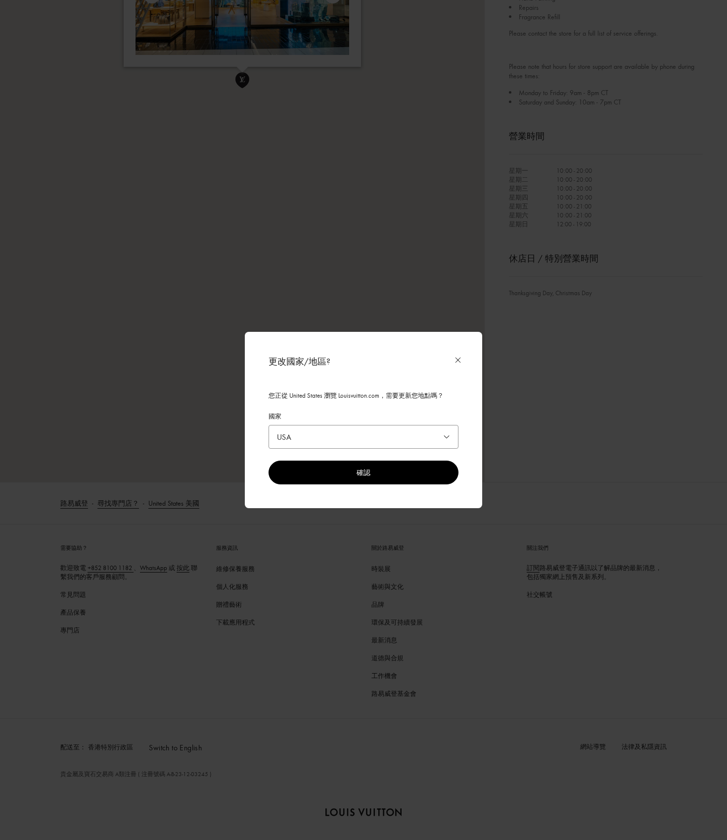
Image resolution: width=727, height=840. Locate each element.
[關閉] (458, 360)
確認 (363, 472)
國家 (275, 416)
